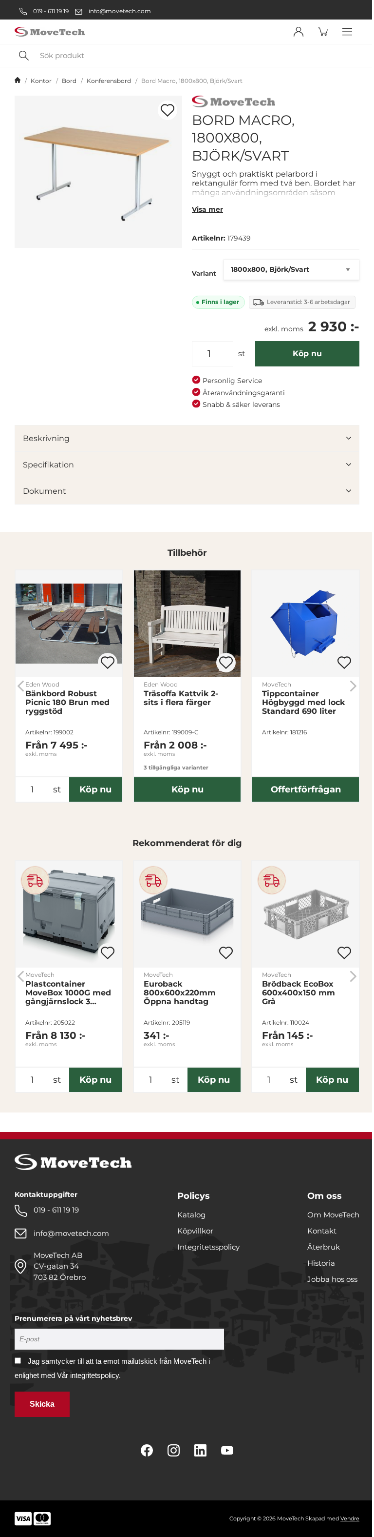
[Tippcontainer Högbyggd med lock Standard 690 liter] (305, 623)
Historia (321, 1263)
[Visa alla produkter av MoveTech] (233, 102)
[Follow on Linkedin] (200, 1450)
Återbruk (323, 1247)
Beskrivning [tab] (46, 438)
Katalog (191, 1214)
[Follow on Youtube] (227, 1450)
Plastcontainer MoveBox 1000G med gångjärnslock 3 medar (68, 993)
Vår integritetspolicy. (89, 1375)
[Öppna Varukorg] (323, 32)
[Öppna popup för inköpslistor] (167, 110)
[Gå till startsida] (17, 81)
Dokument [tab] (44, 491)
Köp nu (307, 353)
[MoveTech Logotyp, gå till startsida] (50, 32)
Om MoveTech (333, 1214)
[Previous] (21, 686)
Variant (204, 273)
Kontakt (322, 1230)
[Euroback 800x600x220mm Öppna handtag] (187, 914)
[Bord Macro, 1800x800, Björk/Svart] (98, 172)
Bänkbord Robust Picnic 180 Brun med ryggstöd (67, 702)
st (241, 353)
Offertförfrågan (306, 789)
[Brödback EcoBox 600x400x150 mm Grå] (305, 914)
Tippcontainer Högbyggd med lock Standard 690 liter (303, 702)
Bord (69, 80)
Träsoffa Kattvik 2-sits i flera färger (181, 698)
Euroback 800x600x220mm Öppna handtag (180, 993)
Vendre (349, 1518)
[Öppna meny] (347, 32)
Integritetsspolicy (208, 1247)
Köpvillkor (195, 1230)
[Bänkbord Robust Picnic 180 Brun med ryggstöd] (69, 623)
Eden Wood (42, 684)
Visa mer (207, 209)
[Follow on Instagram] (173, 1450)
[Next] (353, 686)
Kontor (41, 80)
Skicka (42, 1404)
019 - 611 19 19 (50, 11)
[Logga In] (298, 32)
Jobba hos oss (332, 1279)
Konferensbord (109, 80)
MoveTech (276, 684)
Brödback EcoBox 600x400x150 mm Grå (298, 993)
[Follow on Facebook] (146, 1450)
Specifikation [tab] (48, 464)
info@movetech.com (120, 11)
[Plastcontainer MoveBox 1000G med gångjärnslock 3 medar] (69, 914)
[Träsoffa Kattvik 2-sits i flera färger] (187, 623)
